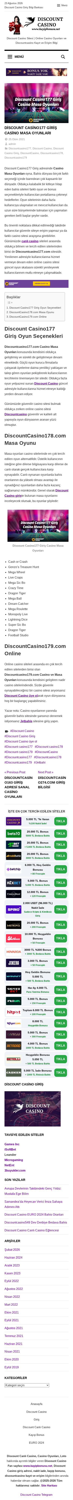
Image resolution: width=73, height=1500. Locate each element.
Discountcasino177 (20, 148)
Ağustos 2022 (13, 1288)
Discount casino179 (19, 752)
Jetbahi (40, 762)
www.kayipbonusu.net (37, 1465)
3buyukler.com (14, 1170)
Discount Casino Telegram (36, 1494)
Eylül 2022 (11, 1281)
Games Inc (11, 1144)
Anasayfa (36, 1403)
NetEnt (9, 1165)
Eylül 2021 (11, 1320)
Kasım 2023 (12, 1273)
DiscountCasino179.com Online (28, 316)
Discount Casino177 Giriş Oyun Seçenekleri (35, 307)
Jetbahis (26, 721)
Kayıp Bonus (36, 1434)
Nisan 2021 (12, 1351)
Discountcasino (15, 414)
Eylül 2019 (11, 1367)
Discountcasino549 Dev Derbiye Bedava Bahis (35, 1222)
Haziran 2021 (13, 1343)
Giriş (36, 1419)
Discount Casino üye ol (21, 695)
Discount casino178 (49, 746)
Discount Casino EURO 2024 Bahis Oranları (33, 1214)
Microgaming (13, 1160)
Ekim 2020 (11, 1359)
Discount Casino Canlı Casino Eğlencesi (31, 1230)
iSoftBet (10, 1149)
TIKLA (60, 821)
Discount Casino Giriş (20, 736)
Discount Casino (42, 148)
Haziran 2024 (13, 1257)
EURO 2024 (36, 1442)
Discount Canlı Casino (36, 1427)
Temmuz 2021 (13, 1336)
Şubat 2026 (12, 1249)
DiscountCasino (29, 153)
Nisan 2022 (12, 1296)
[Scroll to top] (66, 1493)
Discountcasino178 (51, 153)
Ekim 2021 (11, 1312)
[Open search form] (63, 57)
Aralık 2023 (12, 1265)
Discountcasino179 (15, 157)
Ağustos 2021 (13, 1328)
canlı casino (30, 241)
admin (12, 143)
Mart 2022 (11, 1304)
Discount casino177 (19, 746)
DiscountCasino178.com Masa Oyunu (31, 312)
